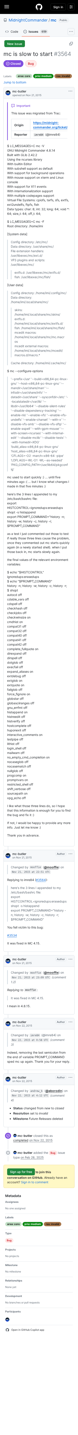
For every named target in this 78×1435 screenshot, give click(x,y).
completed (20, 1140)
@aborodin (54, 1091)
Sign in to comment (34, 1182)
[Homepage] (39, 6)
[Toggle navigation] (6, 6)
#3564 (41, 880)
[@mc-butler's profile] (8, 92)
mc (53, 20)
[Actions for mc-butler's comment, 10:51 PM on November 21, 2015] (70, 854)
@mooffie (51, 867)
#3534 (12, 935)
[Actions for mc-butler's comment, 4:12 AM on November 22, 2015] (70, 1077)
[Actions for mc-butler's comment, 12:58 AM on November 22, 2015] (70, 1022)
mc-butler (19, 91)
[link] (22, 1135)
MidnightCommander (28, 20)
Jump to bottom (14, 82)
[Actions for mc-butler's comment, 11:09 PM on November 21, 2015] (70, 959)
